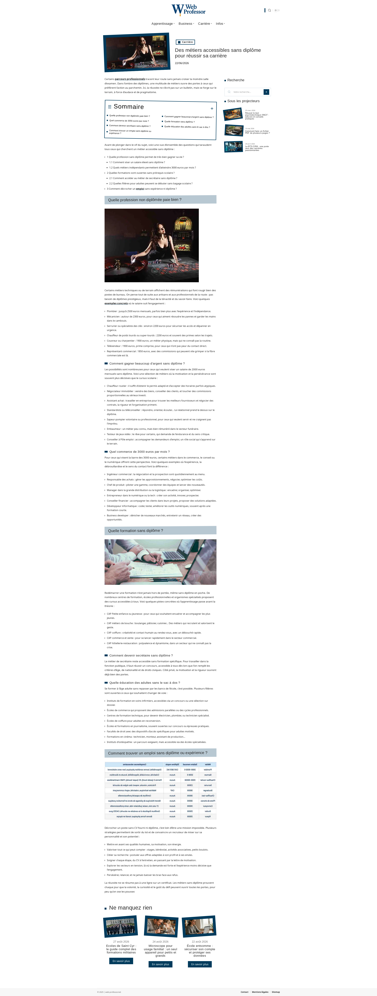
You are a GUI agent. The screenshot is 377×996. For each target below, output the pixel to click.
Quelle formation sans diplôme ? (179, 121)
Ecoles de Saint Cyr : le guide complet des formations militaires (121, 949)
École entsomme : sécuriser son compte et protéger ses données (199, 950)
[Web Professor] (188, 10)
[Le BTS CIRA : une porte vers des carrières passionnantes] (233, 147)
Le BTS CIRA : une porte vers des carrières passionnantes (257, 148)
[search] (269, 10)
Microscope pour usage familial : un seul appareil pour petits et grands (160, 950)
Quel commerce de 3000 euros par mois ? (129, 120)
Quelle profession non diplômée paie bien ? (129, 115)
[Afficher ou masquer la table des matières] (179, 108)
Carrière (187, 42)
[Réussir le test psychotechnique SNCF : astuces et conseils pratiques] (233, 114)
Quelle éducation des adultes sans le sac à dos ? (187, 126)
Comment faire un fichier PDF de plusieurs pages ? (257, 132)
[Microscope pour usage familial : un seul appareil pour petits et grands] (161, 926)
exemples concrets (116, 303)
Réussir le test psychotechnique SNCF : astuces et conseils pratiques (257, 116)
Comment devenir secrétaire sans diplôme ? (130, 125)
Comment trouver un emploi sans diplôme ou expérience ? (130, 131)
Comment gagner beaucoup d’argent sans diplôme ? (189, 116)
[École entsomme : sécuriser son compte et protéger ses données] (199, 926)
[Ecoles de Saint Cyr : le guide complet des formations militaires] (120, 926)
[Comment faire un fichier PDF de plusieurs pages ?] (234, 130)
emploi (140, 188)
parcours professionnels (130, 79)
